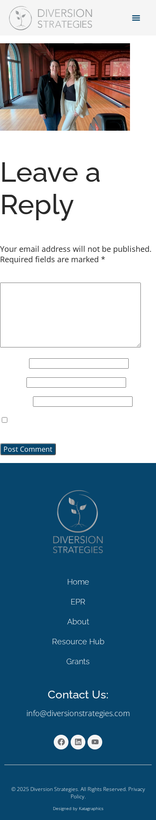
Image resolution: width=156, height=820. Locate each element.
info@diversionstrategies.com (78, 713)
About (78, 621)
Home (78, 581)
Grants (78, 661)
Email (12, 381)
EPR (78, 601)
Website (15, 400)
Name (13, 362)
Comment (21, 277)
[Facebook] (61, 742)
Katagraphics (91, 808)
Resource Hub (78, 641)
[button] (136, 17)
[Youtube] (95, 742)
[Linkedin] (78, 742)
